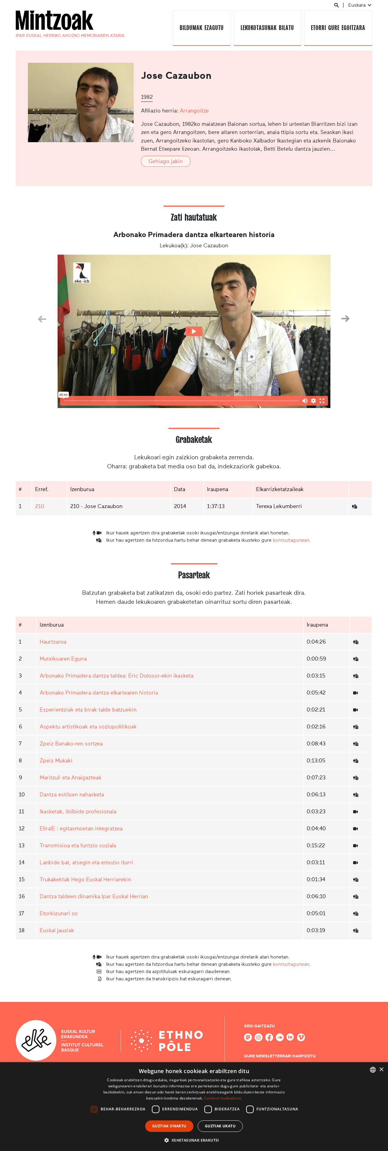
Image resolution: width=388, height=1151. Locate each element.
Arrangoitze (194, 111)
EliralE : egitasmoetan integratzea (81, 828)
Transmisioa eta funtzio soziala (78, 845)
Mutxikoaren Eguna (63, 659)
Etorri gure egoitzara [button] (338, 28)
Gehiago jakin (166, 161)
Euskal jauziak (57, 930)
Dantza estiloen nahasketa (72, 794)
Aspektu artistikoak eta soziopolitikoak (88, 727)
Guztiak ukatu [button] (220, 1126)
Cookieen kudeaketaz (223, 1098)
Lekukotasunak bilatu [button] (267, 28)
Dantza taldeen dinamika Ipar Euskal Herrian (94, 896)
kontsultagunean (291, 540)
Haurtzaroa (53, 642)
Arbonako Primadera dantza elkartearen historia (99, 693)
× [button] (381, 1069)
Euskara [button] (357, 5)
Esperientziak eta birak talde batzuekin (88, 710)
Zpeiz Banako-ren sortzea (71, 744)
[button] (194, 1140)
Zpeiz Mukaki (56, 761)
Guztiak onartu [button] (169, 1126)
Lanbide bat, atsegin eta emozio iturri (86, 862)
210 (39, 506)
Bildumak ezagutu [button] (201, 28)
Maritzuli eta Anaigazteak (71, 778)
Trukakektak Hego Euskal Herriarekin (85, 879)
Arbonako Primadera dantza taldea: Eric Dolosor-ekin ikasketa (116, 676)
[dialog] (194, 1106)
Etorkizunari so (59, 913)
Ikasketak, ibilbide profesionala (78, 811)
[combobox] (373, 1070)
